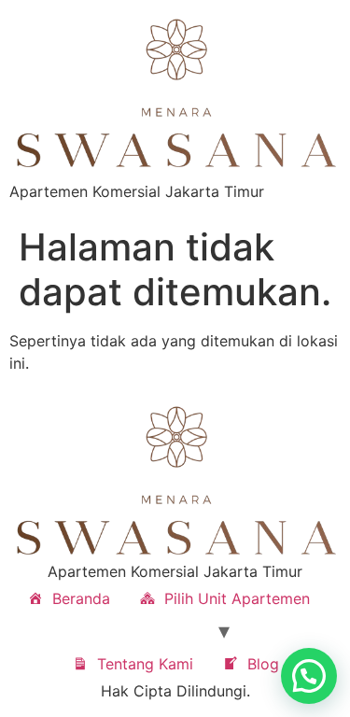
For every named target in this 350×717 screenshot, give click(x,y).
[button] (309, 676)
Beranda (81, 598)
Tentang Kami (145, 663)
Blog (263, 663)
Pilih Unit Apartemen (237, 598)
